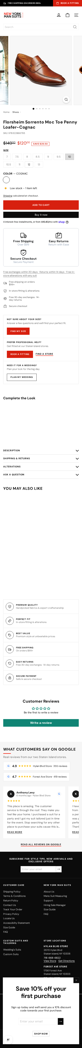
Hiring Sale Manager (55, 905)
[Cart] (67, 15)
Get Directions (66, 960)
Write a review (41, 723)
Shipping (7, 195)
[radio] (40, 436)
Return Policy (10, 900)
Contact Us (9, 905)
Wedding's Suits (12, 949)
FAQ (5, 931)
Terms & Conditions (14, 896)
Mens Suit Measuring (55, 896)
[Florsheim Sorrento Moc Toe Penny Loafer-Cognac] (41, 419)
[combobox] (41, 27)
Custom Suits (11, 954)
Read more (14, 832)
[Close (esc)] (76, 980)
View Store (50, 960)
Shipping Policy (11, 891)
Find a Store (44, 354)
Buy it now (41, 214)
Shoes (15, 112)
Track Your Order (12, 909)
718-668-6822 (52, 957)
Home (6, 112)
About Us (49, 891)
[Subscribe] (61, 1021)
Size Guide (9, 927)
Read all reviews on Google (41, 844)
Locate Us (9, 918)
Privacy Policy (11, 914)
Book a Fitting (19, 354)
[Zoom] (66, 99)
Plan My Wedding (21, 377)
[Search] (75, 27)
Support (48, 900)
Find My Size (18, 331)
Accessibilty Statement (16, 923)
